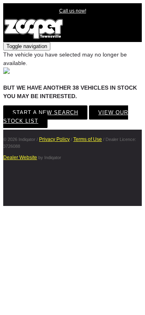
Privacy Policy (54, 139)
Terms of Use (87, 139)
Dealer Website (20, 157)
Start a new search (45, 112)
